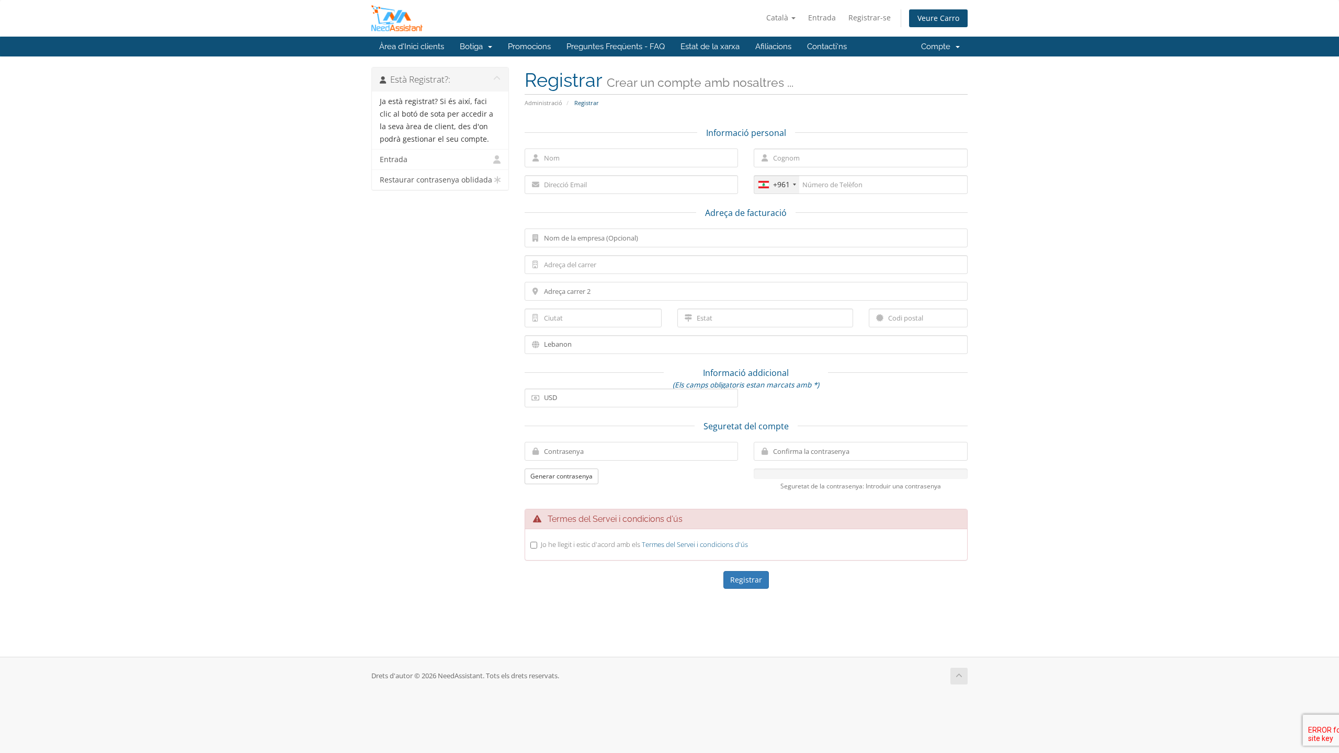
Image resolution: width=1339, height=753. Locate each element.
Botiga (473, 46)
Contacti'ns (827, 46)
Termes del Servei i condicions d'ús (695, 544)
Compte (938, 46)
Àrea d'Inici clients (411, 46)
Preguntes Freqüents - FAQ (615, 46)
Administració (543, 103)
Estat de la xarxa (710, 46)
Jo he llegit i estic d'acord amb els (644, 544)
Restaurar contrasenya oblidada (436, 180)
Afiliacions (773, 46)
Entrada (822, 17)
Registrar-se (869, 17)
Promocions (529, 46)
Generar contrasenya (561, 476)
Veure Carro (938, 18)
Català (778, 17)
